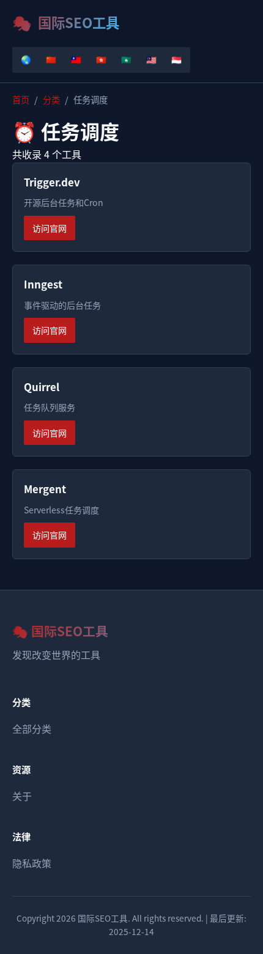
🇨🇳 (51, 59)
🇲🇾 (151, 59)
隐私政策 (31, 863)
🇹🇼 (76, 59)
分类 (51, 99)
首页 (20, 99)
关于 (22, 795)
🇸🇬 (176, 59)
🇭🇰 (101, 59)
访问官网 (49, 228)
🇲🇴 (126, 59)
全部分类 (31, 728)
